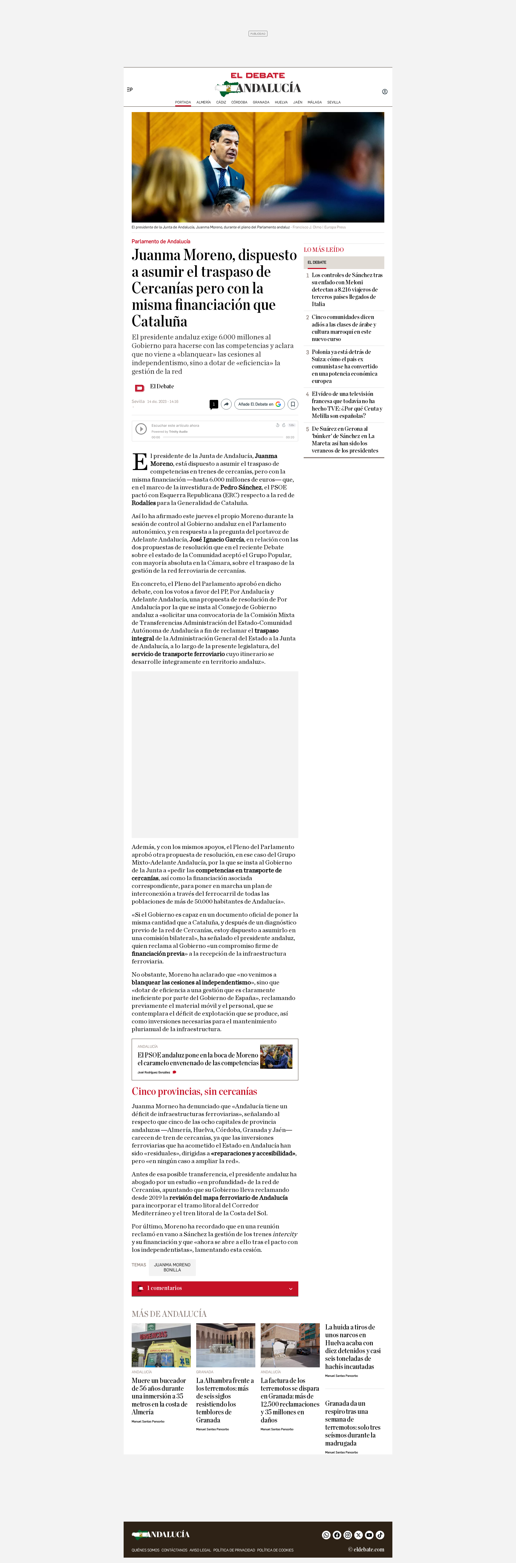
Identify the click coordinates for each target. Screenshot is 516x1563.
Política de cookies (275, 1550)
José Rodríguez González (154, 1072)
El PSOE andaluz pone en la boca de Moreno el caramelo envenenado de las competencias (198, 1059)
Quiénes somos (145, 1550)
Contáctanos (174, 1550)
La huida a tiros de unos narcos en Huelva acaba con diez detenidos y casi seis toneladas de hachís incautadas (353, 1347)
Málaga (315, 102)
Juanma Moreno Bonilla (172, 1267)
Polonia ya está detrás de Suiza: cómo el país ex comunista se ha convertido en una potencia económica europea (345, 366)
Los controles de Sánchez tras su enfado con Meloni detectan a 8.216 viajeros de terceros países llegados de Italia (347, 289)
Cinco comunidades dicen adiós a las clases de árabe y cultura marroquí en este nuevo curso (344, 328)
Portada (183, 102)
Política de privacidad (234, 1550)
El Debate (162, 386)
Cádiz (221, 102)
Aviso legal (200, 1550)
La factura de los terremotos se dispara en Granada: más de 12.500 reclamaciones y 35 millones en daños (290, 1400)
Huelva (281, 102)
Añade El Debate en (255, 404)
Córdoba (239, 102)
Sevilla (334, 102)
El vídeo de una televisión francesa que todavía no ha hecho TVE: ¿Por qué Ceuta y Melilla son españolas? (347, 405)
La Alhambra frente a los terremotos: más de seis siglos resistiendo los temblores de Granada (225, 1400)
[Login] (385, 92)
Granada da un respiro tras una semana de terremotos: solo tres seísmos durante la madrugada (353, 1423)
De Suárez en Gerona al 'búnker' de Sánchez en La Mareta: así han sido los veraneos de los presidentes (345, 440)
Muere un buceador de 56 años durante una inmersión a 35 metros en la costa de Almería (160, 1396)
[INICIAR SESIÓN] (385, 92)
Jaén (297, 102)
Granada (261, 102)
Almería (203, 102)
